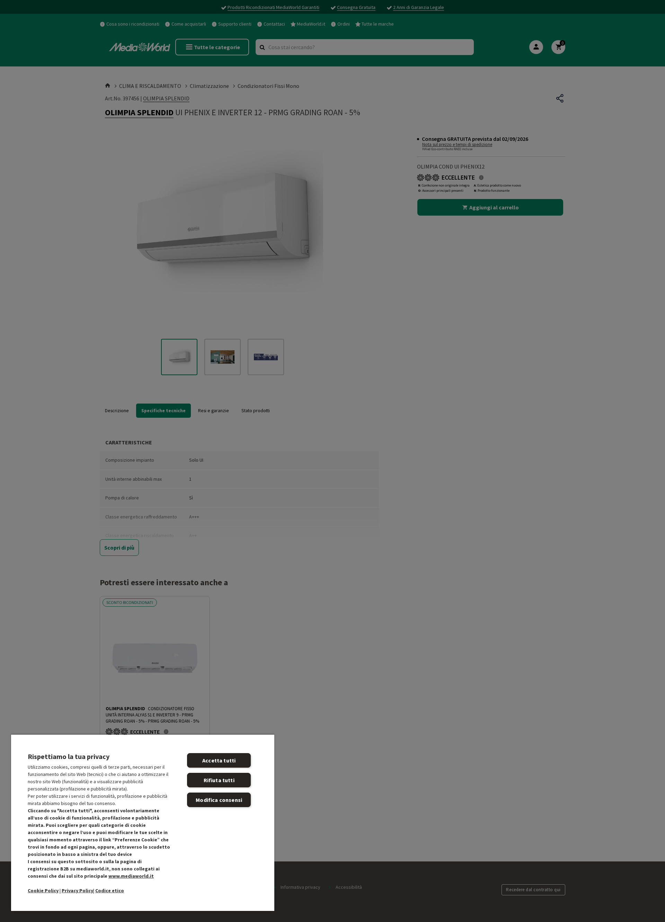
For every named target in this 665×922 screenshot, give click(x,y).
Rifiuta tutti (219, 780)
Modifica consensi (219, 799)
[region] (142, 822)
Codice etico (109, 890)
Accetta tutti (219, 760)
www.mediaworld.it (131, 876)
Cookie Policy (43, 890)
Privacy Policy (77, 890)
